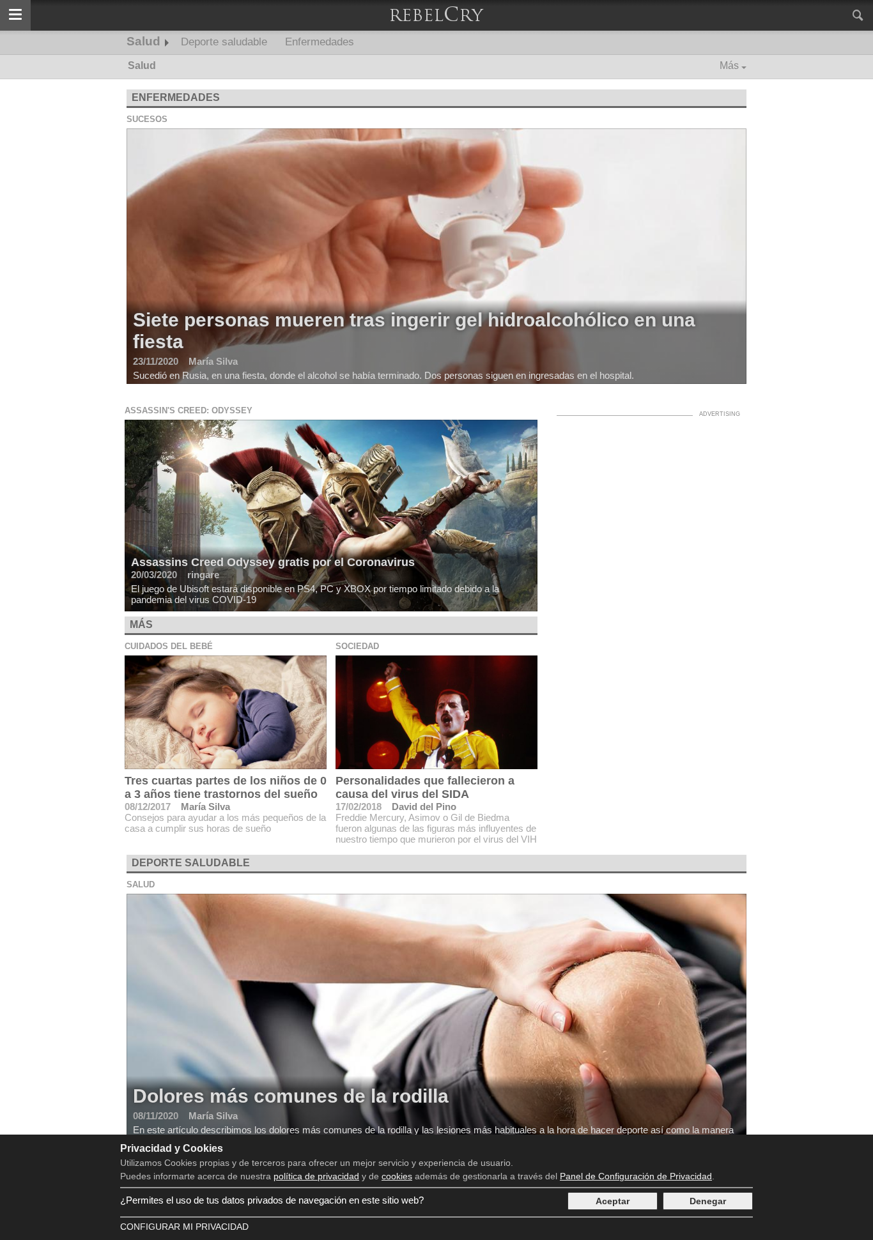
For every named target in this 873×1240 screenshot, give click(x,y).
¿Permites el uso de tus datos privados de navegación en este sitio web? (272, 1200)
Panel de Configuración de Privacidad (636, 1176)
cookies (397, 1176)
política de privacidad (316, 1176)
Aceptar (613, 1201)
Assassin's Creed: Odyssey (188, 410)
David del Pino (424, 806)
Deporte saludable (224, 42)
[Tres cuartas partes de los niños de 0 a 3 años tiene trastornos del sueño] (226, 712)
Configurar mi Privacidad (184, 1226)
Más (729, 65)
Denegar (708, 1201)
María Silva (205, 806)
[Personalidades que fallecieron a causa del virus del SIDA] (437, 712)
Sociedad (357, 646)
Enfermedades (319, 42)
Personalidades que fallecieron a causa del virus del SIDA (425, 787)
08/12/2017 (148, 806)
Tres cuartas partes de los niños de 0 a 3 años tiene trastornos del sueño (226, 787)
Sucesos (147, 119)
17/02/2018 (359, 806)
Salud (143, 41)
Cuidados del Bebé (169, 646)
